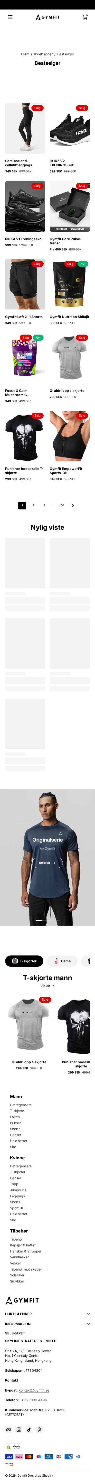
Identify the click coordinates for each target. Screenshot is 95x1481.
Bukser (15, 1123)
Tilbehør (16, 1239)
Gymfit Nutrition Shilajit (69, 317)
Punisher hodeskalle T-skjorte (24, 471)
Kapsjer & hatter (23, 1245)
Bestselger (65, 54)
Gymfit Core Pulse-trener (66, 241)
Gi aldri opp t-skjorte (67, 390)
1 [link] (22, 505)
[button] (85, 17)
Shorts (15, 1129)
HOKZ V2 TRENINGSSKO (62, 163)
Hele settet (18, 1141)
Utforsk (44, 863)
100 (61, 505)
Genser (15, 1135)
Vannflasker (19, 1257)
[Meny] (10, 17)
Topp (14, 1184)
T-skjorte (17, 1111)
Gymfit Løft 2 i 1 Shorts (24, 317)
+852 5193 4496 (33, 1400)
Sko (13, 1147)
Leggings (17, 1196)
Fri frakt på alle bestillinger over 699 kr (44, 5)
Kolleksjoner (43, 54)
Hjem (25, 54)
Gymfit (22, 1475)
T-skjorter (17, 1172)
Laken (15, 1117)
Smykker (17, 1281)
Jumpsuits (18, 1190)
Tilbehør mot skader (26, 1269)
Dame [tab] (66, 961)
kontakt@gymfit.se (34, 1390)
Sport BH (17, 1208)
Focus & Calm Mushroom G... (18, 392)
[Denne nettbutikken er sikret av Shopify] (13, 1447)
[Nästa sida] (73, 505)
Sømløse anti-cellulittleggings (18, 163)
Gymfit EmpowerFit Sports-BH (66, 471)
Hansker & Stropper (25, 1251)
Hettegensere (21, 1105)
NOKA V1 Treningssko (23, 239)
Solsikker (17, 1275)
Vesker (15, 1263)
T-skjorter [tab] (28, 961)
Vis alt (45, 986)
